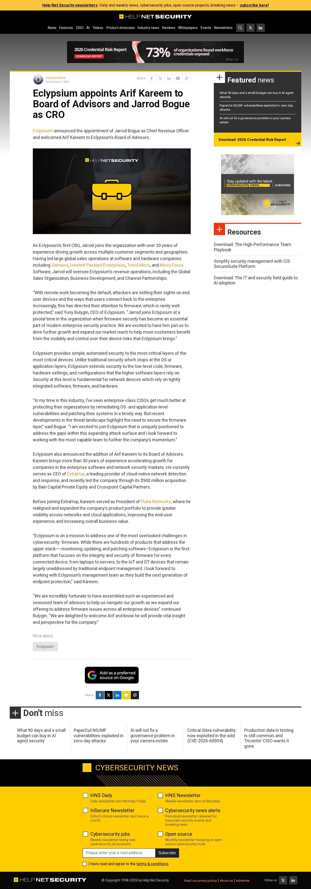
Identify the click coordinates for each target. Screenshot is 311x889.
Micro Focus (172, 265)
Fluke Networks (156, 501)
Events (206, 28)
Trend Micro (138, 265)
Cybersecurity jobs (110, 834)
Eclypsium (43, 130)
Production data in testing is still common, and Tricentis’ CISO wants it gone (269, 738)
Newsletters (223, 28)
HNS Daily (101, 795)
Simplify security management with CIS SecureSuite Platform (252, 264)
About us (226, 880)
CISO (80, 28)
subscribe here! (254, 5)
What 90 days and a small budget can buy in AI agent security (41, 735)
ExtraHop (76, 473)
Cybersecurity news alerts (192, 810)
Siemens (60, 265)
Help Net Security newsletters (70, 5)
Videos (98, 28)
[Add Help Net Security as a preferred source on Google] (186, 78)
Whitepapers (188, 28)
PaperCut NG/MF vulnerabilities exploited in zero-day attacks (98, 735)
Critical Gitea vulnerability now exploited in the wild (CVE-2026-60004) (211, 735)
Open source (178, 834)
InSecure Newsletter (112, 810)
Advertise (242, 880)
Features (66, 28)
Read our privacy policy (200, 880)
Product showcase (120, 28)
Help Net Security (156, 880)
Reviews (168, 28)
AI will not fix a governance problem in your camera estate (152, 735)
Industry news (148, 28)
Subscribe (167, 853)
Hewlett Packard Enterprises (97, 265)
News (52, 28)
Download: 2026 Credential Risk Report (252, 139)
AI (88, 28)
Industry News (56, 78)
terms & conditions (153, 864)
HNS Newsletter (183, 795)
